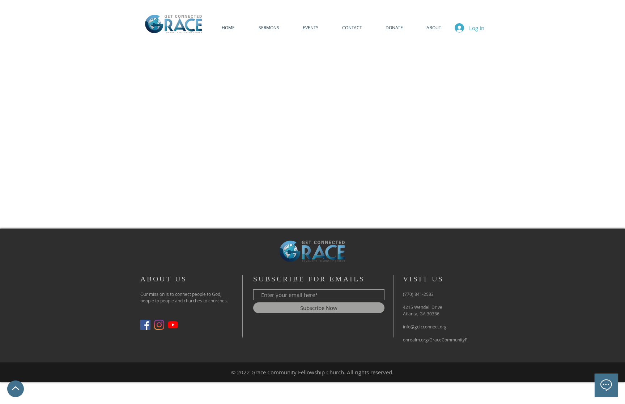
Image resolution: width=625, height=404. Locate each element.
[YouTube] (173, 325)
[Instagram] (159, 325)
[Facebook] (145, 325)
